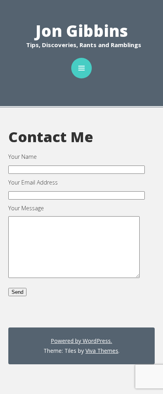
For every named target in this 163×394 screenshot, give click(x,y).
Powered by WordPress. (81, 341)
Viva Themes (101, 350)
